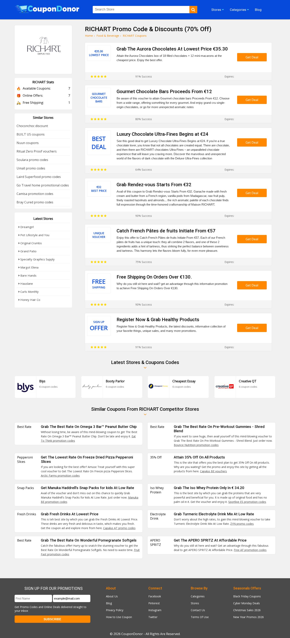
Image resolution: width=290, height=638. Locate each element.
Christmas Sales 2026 (247, 610)
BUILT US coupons (31, 134)
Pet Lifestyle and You (34, 235)
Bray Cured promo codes (35, 202)
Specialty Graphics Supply (37, 259)
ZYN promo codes (242, 524)
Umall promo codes (31, 168)
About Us (112, 596)
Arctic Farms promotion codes (60, 475)
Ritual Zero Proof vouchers (37, 151)
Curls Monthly (29, 292)
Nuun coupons (28, 143)
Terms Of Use (200, 617)
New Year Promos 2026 (248, 617)
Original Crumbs (31, 243)
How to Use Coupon (119, 617)
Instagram (154, 610)
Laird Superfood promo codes (39, 177)
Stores (195, 603)
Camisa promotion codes (35, 194)
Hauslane (26, 283)
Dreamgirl (27, 227)
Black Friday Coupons (247, 596)
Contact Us (198, 610)
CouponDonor (132, 634)
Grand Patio (28, 251)
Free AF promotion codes (250, 550)
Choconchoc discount (32, 126)
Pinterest (154, 603)
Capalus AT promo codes (119, 528)
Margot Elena (29, 267)
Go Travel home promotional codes (43, 185)
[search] (193, 9)
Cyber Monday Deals (246, 603)
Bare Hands (28, 275)
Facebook (154, 596)
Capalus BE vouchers (213, 471)
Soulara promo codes (32, 160)
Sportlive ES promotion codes (247, 502)
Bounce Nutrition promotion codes (196, 445)
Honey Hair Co (30, 300)
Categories (198, 596)
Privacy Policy (114, 610)
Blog (109, 603)
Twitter (152, 617)
